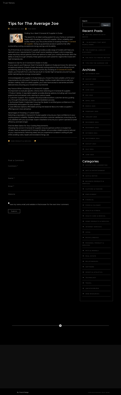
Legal (88, 232)
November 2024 (92, 127)
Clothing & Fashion (94, 189)
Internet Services (94, 226)
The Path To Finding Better (98, 57)
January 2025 (91, 116)
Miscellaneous (92, 237)
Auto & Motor (92, 176)
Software (90, 266)
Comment (13, 166)
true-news (32, 29)
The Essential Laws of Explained (93, 51)
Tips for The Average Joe (97, 63)
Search (84, 21)
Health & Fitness (93, 210)
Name (11, 178)
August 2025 (91, 79)
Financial (90, 199)
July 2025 (90, 84)
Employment (91, 194)
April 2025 (90, 100)
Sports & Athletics (94, 272)
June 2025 (90, 90)
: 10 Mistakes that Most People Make (94, 43)
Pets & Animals (92, 250)
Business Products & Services (93, 182)
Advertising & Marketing (97, 165)
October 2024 (92, 133)
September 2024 (93, 138)
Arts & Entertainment (95, 170)
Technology (91, 277)
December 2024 (92, 122)
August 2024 (91, 143)
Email (11, 186)
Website (11, 194)
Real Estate (91, 256)
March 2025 (90, 106)
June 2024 (90, 154)
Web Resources (92, 293)
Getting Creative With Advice (94, 36)
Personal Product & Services (93, 244)
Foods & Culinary (93, 205)
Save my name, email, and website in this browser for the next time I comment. (39, 204)
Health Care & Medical (96, 216)
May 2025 (89, 95)
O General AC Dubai (64, 70)
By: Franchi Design (23, 392)
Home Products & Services (21, 141)
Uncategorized (92, 288)
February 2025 (92, 111)
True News (9, 3)
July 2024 (90, 149)
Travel (89, 283)
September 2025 (93, 73)
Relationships (92, 261)
